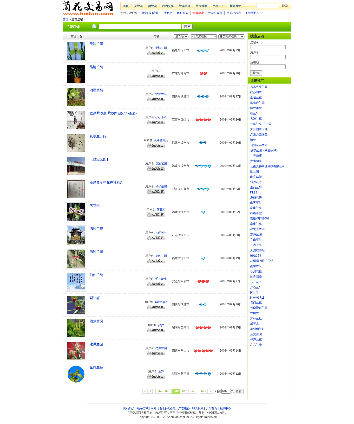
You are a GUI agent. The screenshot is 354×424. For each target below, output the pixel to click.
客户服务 (182, 13)
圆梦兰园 (96, 321)
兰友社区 (201, 6)
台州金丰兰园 (259, 145)
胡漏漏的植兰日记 (261, 261)
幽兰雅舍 (256, 108)
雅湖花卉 (256, 182)
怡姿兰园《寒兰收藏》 (264, 150)
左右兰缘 (256, 345)
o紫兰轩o (161, 302)
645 (167, 391)
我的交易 (168, 6)
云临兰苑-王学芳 (260, 124)
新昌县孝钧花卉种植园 (106, 182)
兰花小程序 (234, 13)
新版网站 (235, 6)
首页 (126, 6)
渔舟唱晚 (256, 276)
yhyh (161, 325)
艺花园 (95, 205)
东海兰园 (256, 234)
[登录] (144, 13)
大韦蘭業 (256, 161)
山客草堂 (256, 177)
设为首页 (211, 408)
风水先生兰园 (259, 87)
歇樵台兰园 (257, 102)
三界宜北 (256, 245)
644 (159, 391)
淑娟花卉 (256, 197)
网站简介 (129, 408)
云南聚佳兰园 (259, 307)
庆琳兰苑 (256, 208)
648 (193, 391)
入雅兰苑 (256, 118)
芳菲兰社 (256, 318)
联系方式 (143, 408)
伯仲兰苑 (96, 275)
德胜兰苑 (96, 229)
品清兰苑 (96, 67)
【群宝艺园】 (100, 159)
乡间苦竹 (161, 232)
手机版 (168, 13)
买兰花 (138, 6)
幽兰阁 (254, 171)
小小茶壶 (161, 117)
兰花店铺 (184, 6)
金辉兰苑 (96, 367)
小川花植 (256, 271)
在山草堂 (256, 213)
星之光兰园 (257, 229)
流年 (253, 139)
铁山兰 (254, 313)
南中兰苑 (256, 266)
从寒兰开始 (98, 136)
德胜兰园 (96, 252)
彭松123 (255, 255)
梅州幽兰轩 (257, 329)
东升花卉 (256, 282)
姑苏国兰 (256, 92)
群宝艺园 (161, 163)
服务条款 (170, 408)
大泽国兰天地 (259, 129)
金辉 (161, 371)
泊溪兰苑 (96, 90)
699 (203, 391)
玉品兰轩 (256, 187)
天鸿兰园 (96, 44)
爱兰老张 (161, 279)
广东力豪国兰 (259, 134)
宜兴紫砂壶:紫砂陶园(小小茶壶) (113, 113)
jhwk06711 (257, 297)
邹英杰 (254, 323)
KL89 (253, 192)
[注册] (155, 13)
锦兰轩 (254, 113)
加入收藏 (197, 408)
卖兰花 (152, 6)
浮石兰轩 (256, 287)
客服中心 (225, 408)
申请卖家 (198, 13)
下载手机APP (253, 13)
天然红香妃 (257, 250)
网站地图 (156, 408)
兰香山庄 (256, 155)
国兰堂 (254, 292)
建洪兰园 (96, 344)
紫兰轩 (95, 298)
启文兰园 (256, 334)
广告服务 (184, 408)
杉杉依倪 (161, 186)
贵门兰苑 (256, 302)
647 (184, 391)
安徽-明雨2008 (259, 218)
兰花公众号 (215, 13)
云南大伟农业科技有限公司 (267, 166)
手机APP (218, 6)
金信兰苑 (256, 97)
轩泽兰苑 (256, 339)
